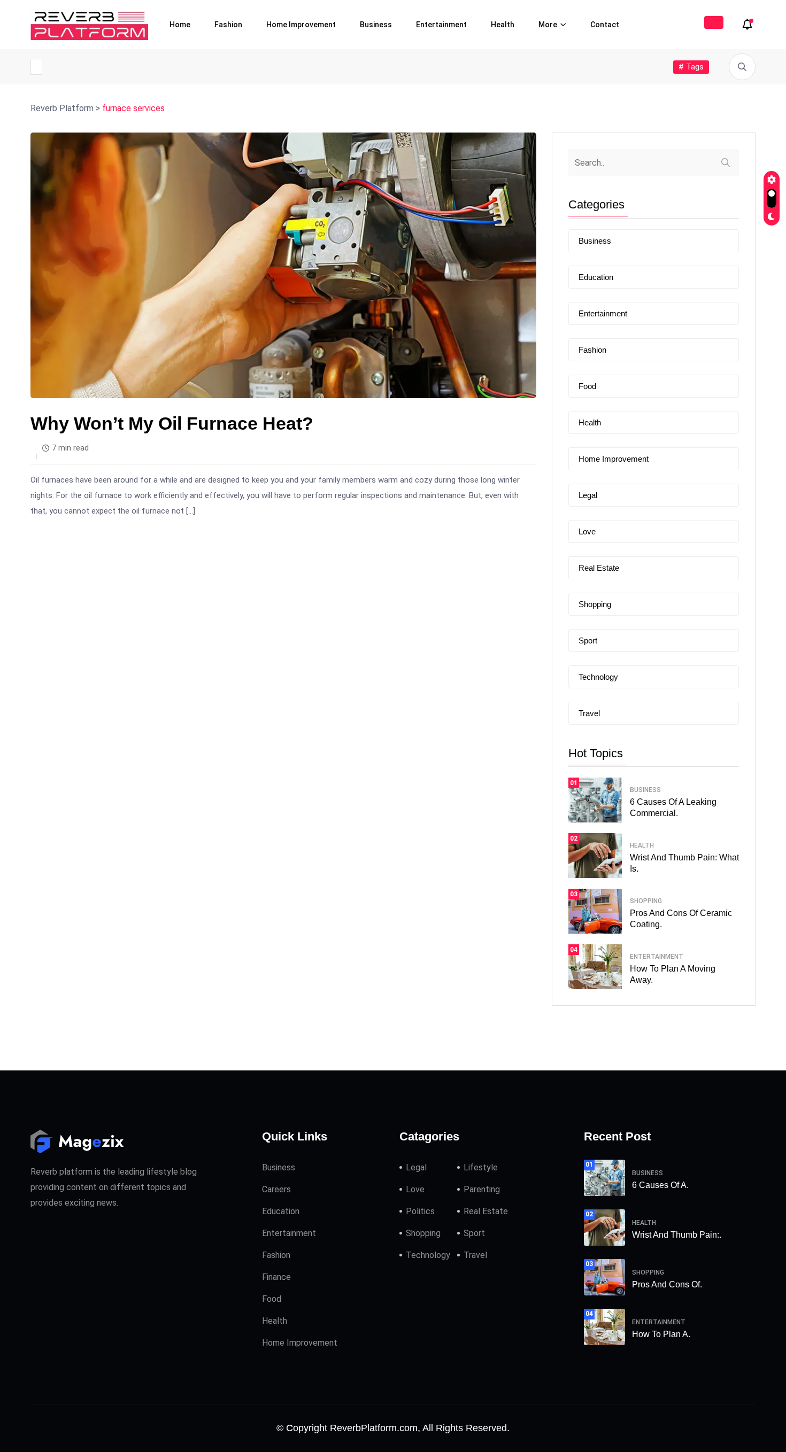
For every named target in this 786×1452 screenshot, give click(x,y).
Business (376, 24)
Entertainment (441, 24)
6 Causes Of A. (660, 1185)
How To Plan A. (661, 1334)
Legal (588, 495)
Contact (604, 24)
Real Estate (599, 567)
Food (587, 386)
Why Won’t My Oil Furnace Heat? (171, 423)
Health (502, 24)
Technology (598, 676)
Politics (420, 1211)
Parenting (482, 1189)
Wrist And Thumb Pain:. (676, 1234)
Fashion (228, 24)
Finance (276, 1277)
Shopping (595, 604)
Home (179, 24)
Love (587, 531)
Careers (276, 1189)
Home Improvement (301, 24)
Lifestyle (481, 1167)
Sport (588, 640)
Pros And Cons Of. (667, 1284)
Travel (589, 713)
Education (596, 277)
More (547, 24)
